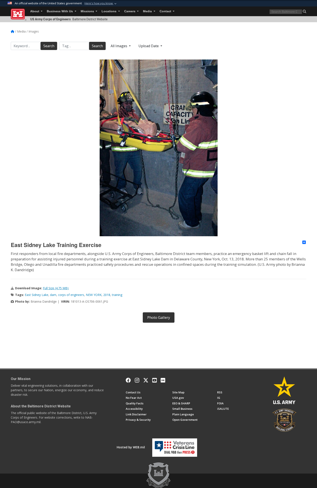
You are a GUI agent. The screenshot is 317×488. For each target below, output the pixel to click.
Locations (109, 11)
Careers (130, 11)
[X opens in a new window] (145, 380)
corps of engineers (71, 295)
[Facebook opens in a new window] (128, 380)
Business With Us (60, 11)
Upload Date (149, 46)
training (117, 295)
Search (48, 46)
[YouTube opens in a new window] (154, 380)
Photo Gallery (158, 317)
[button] (101, 3)
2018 (106, 295)
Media (148, 11)
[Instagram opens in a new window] (137, 380)
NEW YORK (94, 295)
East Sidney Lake (36, 295)
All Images (119, 46)
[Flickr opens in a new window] (163, 380)
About (35, 11)
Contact (166, 11)
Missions (88, 11)
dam (53, 295)
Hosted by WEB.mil (131, 447)
